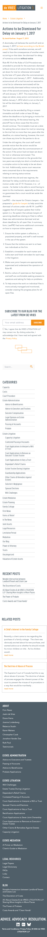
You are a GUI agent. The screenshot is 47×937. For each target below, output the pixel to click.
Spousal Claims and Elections (15, 805)
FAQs (5, 870)
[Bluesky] (29, 924)
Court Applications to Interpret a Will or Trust (19, 447)
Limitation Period (9, 533)
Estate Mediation (9, 498)
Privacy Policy (11, 338)
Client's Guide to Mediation (15, 848)
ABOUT (6, 705)
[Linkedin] (18, 924)
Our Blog (6, 541)
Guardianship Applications (15, 473)
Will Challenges (11, 493)
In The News (7, 519)
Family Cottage (8, 506)
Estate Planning (9, 502)
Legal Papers (8, 863)
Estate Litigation (9, 434)
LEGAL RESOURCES (12, 859)
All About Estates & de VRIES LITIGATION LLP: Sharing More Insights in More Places (19, 591)
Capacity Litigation (12, 437)
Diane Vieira (8, 718)
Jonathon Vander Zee (12, 738)
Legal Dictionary (10, 866)
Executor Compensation (14, 413)
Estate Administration (11, 400)
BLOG (5, 885)
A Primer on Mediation (13, 845)
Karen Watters (9, 730)
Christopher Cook (10, 734)
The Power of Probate (11, 596)
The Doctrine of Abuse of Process (18, 666)
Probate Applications (12, 771)
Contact (6, 877)
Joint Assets (7, 524)
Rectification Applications (14, 813)
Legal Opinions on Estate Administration (14, 418)
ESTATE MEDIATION (11, 840)
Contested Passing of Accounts (17, 442)
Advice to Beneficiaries (14, 404)
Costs (5, 391)
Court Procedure (9, 396)
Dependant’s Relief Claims (15, 464)
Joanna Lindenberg (11, 722)
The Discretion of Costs (12, 585)
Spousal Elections (12, 488)
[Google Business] (23, 924)
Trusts (5, 550)
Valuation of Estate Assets (13, 559)
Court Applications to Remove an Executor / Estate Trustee (17, 454)
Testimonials (8, 746)
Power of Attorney (9, 546)
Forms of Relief (8, 515)
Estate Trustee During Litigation (17, 468)
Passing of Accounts (13, 424)
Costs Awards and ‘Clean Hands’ (15, 601)
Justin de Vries (9, 714)
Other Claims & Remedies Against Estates (18, 478)
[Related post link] (8, 655)
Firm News (7, 511)
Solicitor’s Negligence (13, 484)
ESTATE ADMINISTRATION (14, 755)
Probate (8, 428)
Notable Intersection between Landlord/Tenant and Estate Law (15, 580)
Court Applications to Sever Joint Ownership (22, 817)
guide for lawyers (20, 203)
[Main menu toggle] (41, 7)
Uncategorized (8, 554)
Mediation (6, 537)
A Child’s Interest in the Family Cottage (21, 629)
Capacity (6, 387)
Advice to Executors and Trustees (18, 408)
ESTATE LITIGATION (11, 780)
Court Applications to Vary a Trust (18, 460)
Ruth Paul (7, 742)
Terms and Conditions (10, 929)
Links (5, 873)
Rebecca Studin (9, 726)
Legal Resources (9, 528)
